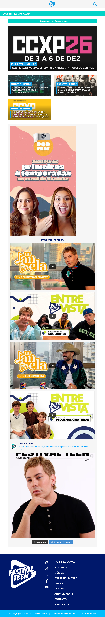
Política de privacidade (63, 613)
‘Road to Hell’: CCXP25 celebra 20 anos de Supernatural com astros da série (75, 89)
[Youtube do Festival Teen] (46, 587)
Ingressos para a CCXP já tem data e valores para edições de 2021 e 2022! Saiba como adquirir (30, 114)
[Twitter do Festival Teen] (46, 575)
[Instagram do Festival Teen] (46, 563)
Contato (60, 599)
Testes (59, 588)
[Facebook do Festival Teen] (46, 581)
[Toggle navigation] (10, 4)
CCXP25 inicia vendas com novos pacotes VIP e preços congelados (30, 89)
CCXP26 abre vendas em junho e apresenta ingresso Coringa (53, 67)
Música (59, 572)
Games (58, 583)
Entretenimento (65, 578)
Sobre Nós (61, 604)
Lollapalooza (64, 562)
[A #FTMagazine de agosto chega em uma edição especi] (52, 495)
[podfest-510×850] (43, 181)
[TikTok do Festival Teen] (46, 569)
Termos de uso (88, 613)
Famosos (60, 567)
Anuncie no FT (64, 594)
